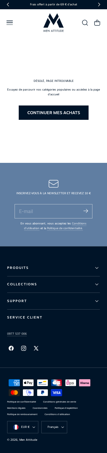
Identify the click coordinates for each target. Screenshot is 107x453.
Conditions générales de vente (59, 401)
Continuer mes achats (53, 112)
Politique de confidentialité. (65, 228)
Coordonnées (40, 408)
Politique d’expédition (66, 408)
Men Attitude (28, 440)
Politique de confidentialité (21, 401)
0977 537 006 (17, 334)
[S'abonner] (85, 211)
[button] (9, 22)
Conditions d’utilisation (57, 414)
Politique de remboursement (22, 414)
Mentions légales (16, 408)
